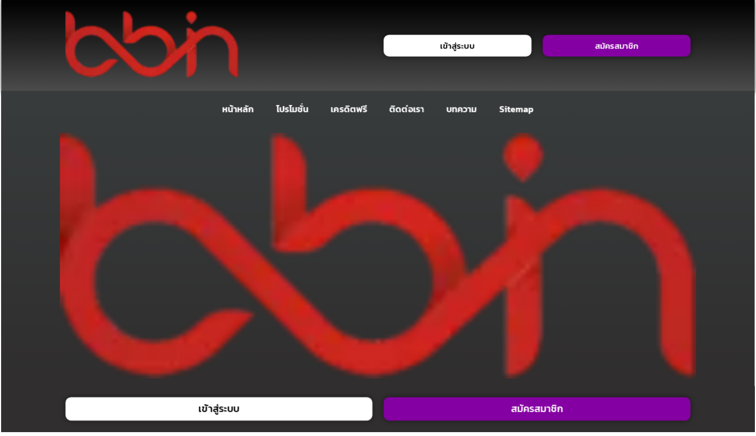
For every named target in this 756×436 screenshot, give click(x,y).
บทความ (462, 109)
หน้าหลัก (237, 109)
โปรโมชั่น (292, 109)
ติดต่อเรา (407, 109)
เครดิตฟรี (349, 109)
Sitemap (516, 109)
